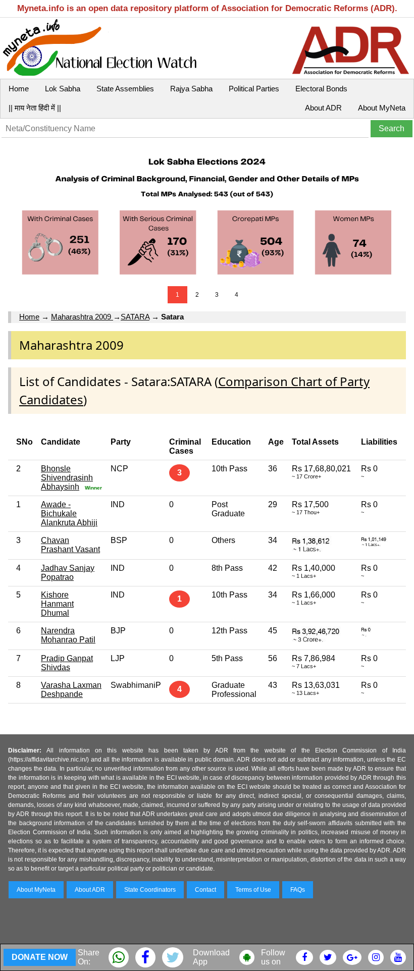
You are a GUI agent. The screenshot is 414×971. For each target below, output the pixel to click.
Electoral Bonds (321, 88)
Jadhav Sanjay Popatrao (67, 572)
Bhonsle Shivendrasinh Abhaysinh (67, 477)
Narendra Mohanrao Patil (68, 635)
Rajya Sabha (191, 88)
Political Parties (254, 88)
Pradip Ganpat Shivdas (67, 663)
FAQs (297, 889)
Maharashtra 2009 (82, 316)
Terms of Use (253, 889)
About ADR (323, 107)
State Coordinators (150, 889)
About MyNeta (381, 107)
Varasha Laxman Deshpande (71, 689)
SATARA (135, 316)
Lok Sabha (62, 88)
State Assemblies (125, 88)
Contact (205, 889)
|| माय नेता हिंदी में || (35, 107)
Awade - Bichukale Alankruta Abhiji (69, 513)
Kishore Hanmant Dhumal (57, 603)
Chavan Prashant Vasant (70, 545)
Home (19, 88)
